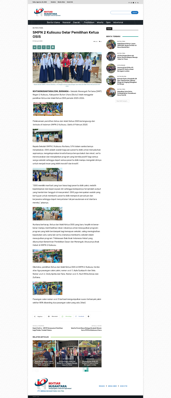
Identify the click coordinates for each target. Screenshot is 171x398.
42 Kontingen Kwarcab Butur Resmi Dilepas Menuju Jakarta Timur (67, 363)
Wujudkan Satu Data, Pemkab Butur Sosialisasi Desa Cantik (126, 93)
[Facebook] (129, 2)
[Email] (48, 47)
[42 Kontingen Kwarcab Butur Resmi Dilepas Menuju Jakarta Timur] (67, 353)
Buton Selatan (121, 76)
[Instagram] (131, 2)
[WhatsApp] (39, 47)
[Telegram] (133, 2)
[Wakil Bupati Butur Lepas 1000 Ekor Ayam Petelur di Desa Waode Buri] (44, 353)
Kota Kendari (90, 359)
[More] (88, 316)
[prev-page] (34, 370)
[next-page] (37, 370)
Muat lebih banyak (122, 101)
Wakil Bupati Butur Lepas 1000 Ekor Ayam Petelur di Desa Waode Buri (44, 363)
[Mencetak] (35, 47)
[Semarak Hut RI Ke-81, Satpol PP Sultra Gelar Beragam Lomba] (90, 353)
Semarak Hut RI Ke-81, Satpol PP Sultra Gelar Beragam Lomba (90, 363)
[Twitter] (137, 2)
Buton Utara (38, 28)
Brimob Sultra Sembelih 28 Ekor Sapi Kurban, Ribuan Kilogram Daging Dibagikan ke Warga (127, 81)
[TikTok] (135, 2)
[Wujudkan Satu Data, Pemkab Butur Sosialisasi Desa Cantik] (111, 92)
